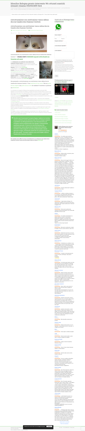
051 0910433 (60, 100)
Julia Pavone (57, 185)
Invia (56, 75)
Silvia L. (56, 316)
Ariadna (56, 213)
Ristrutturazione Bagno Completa (61, 118)
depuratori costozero (59, 270)
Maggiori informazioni (41, 426)
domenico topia (58, 322)
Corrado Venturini (58, 378)
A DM (56, 333)
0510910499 (30, 57)
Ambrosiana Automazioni (60, 295)
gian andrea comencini (59, 283)
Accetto (49, 426)
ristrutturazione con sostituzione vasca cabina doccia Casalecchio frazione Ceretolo (30, 27)
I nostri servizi (57, 112)
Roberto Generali (58, 157)
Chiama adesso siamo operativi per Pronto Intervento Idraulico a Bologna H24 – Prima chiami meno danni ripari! (34, 14)
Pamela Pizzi (57, 350)
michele (56, 133)
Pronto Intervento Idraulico (60, 114)
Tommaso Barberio (58, 190)
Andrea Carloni (58, 230)
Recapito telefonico (59, 40)
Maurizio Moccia (58, 151)
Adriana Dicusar (58, 260)
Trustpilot (56, 97)
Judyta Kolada (57, 393)
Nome (56, 38)
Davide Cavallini (58, 367)
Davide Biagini (57, 224)
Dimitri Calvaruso (58, 240)
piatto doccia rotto (27, 85)
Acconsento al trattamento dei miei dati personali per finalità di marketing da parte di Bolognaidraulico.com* (64, 61)
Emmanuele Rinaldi (58, 339)
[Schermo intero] (72, 93)
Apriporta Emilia (58, 344)
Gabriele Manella (58, 407)
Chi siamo (60, 427)
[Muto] (71, 93)
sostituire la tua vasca (37, 83)
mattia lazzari (57, 198)
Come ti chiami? (58, 34)
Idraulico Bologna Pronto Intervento (19, 30)
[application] (64, 89)
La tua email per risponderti (60, 45)
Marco (56, 329)
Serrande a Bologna (63, 103)
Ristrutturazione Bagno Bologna (36, 30)
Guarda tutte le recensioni (64, 421)
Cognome (62, 38)
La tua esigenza (58, 50)
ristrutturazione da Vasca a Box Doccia (19, 71)
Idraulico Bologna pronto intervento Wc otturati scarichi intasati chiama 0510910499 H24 (38, 4)
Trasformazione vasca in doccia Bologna (63, 122)
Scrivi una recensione (64, 423)
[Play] (56, 93)
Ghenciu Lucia (57, 206)
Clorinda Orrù (57, 306)
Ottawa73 (56, 356)
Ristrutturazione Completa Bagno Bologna (63, 120)
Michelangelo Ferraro (59, 250)
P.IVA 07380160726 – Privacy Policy (68, 427)
